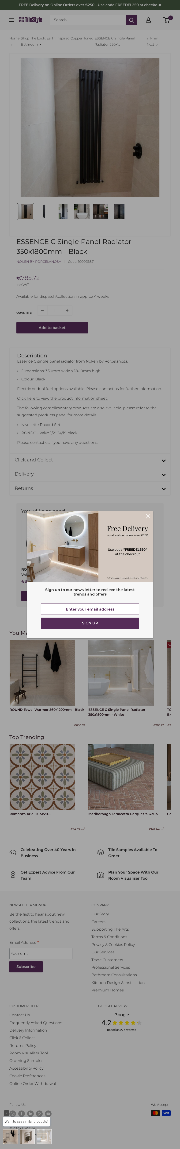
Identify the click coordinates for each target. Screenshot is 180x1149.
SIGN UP (90, 623)
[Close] (148, 516)
